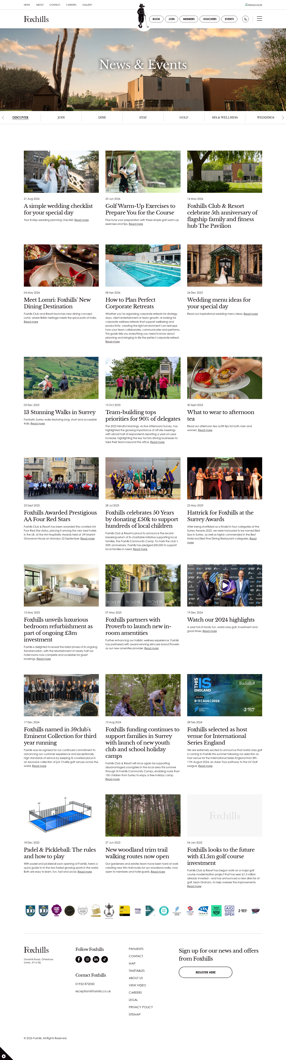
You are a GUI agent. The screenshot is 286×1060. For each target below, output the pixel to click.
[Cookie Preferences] (6, 1053)
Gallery (87, 4)
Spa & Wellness (225, 117)
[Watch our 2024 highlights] (224, 585)
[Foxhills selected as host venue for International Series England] (224, 695)
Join (171, 19)
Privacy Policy (141, 1007)
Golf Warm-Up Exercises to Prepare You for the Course (140, 209)
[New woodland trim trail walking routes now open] (142, 815)
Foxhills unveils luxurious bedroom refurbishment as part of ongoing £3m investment (58, 629)
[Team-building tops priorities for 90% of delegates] (142, 378)
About (40, 4)
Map (132, 963)
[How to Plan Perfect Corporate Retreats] (142, 265)
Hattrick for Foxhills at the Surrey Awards (220, 516)
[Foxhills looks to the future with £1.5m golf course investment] (224, 815)
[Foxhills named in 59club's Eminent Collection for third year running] (61, 695)
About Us (136, 978)
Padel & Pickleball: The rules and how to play (60, 853)
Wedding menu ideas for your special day (218, 303)
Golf (184, 117)
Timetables (137, 970)
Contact (54, 4)
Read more (81, 220)
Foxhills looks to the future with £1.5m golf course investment (221, 856)
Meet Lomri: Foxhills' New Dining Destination (57, 303)
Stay (143, 117)
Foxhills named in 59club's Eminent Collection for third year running (60, 736)
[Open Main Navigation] (259, 19)
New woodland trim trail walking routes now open (137, 853)
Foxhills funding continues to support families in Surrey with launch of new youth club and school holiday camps (142, 742)
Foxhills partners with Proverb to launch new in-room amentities (138, 626)
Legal (133, 1000)
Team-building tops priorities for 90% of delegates (142, 415)
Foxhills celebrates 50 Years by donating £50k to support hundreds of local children (141, 519)
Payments (136, 949)
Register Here (205, 972)
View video (137, 985)
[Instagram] (87, 959)
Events (229, 19)
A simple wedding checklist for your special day (58, 209)
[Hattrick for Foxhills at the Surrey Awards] (224, 478)
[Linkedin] (96, 959)
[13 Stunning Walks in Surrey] (61, 378)
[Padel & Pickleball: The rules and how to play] (61, 815)
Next (283, 118)
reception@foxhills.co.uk (93, 991)
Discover (20, 117)
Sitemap (135, 1014)
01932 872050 (85, 984)
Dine (102, 117)
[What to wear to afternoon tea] (224, 378)
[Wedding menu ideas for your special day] (224, 265)
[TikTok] (104, 959)
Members (189, 19)
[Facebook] (78, 959)
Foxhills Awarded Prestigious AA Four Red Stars (60, 516)
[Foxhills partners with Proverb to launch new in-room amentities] (142, 585)
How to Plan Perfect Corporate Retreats (130, 303)
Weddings (265, 117)
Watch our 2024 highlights (221, 619)
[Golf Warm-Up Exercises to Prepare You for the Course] (142, 172)
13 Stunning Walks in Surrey (59, 412)
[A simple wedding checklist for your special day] (61, 172)
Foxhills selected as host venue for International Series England (217, 736)
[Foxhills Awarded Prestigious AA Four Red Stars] (61, 478)
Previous (3, 118)
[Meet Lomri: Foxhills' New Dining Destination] (61, 265)
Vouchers (209, 19)
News (27, 4)
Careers (71, 4)
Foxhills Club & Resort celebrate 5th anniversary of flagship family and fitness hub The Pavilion (222, 216)
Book (156, 19)
